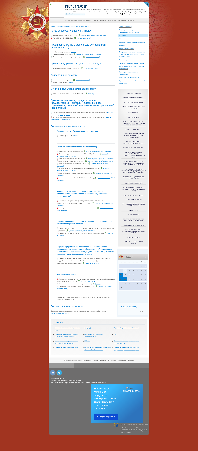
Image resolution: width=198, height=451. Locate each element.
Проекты (103, 20)
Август (143, 256)
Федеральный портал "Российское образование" (126, 328)
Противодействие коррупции (133, 98)
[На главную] (66, 13)
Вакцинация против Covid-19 (134, 225)
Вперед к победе (133, 214)
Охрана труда (133, 210)
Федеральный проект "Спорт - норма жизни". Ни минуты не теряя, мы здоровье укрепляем (133, 163)
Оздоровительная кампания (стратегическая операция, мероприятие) (134, 135)
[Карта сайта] (69, 13)
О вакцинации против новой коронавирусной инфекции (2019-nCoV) (133, 189)
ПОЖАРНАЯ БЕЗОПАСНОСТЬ (133, 129)
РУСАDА (87, 341)
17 (121, 279)
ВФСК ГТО (117, 334)
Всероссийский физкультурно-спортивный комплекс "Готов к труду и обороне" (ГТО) (134, 123)
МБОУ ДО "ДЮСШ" (76, 7)
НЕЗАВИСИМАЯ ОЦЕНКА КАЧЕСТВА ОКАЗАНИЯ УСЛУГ (134, 177)
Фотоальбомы (122, 20)
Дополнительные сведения (133, 102)
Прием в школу (133, 117)
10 (121, 275)
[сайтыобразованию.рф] (146, 5)
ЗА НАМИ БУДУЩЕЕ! (133, 237)
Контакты (131, 20)
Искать (108, 13)
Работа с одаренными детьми (133, 195)
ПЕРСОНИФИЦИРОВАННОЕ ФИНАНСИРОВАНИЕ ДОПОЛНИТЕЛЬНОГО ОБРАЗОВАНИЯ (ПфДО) (134, 154)
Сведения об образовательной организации (70, 26)
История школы (133, 113)
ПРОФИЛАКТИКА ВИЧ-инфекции (133, 147)
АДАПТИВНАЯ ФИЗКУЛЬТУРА (134, 183)
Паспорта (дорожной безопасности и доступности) (133, 142)
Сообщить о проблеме (106, 417)
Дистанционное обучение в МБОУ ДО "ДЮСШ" (133, 107)
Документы (88, 26)
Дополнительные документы (59, 313)
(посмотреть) (91, 35)
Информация (112, 20)
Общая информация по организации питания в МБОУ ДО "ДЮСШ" (133, 231)
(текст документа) (101, 35)
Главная (53, 26)
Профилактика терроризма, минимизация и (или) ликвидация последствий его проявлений (133, 171)
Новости (95, 20)
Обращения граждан (134, 93)
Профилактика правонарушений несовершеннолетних (133, 204)
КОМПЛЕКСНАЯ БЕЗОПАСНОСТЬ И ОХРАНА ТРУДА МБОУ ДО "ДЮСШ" (133, 219)
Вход (141, 311)
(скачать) (84, 35)
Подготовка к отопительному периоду (133, 242)
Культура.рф (87, 328)
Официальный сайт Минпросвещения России (66, 347)
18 (125, 279)
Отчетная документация (133, 199)
